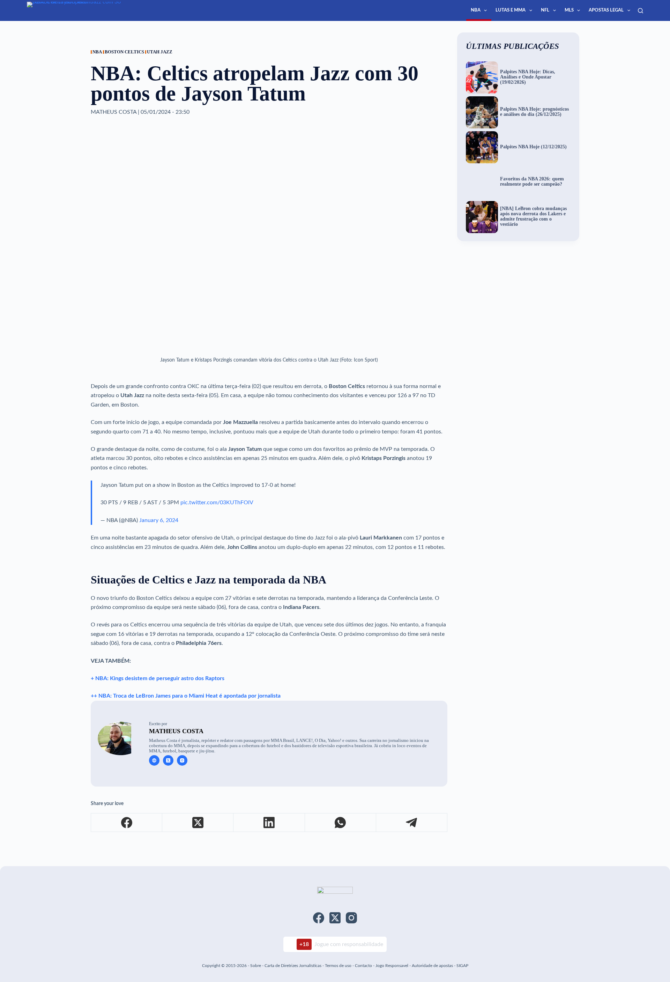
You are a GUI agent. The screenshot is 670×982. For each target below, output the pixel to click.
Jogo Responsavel (392, 966)
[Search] (640, 10)
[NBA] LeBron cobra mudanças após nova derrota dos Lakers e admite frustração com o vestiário (533, 216)
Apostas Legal (606, 10)
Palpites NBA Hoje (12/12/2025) (533, 146)
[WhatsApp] (340, 822)
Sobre (255, 966)
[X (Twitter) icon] (168, 760)
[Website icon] (154, 760)
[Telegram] (411, 822)
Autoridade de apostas (432, 966)
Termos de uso (338, 966)
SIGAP (462, 966)
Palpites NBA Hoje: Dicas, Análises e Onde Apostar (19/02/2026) (527, 77)
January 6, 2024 (158, 520)
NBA (476, 10)
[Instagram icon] (182, 760)
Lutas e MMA (511, 10)
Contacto (363, 966)
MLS (569, 10)
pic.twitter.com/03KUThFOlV (216, 502)
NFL (545, 10)
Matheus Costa (176, 731)
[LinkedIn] (269, 822)
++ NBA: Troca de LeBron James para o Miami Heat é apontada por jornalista (186, 696)
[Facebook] (126, 822)
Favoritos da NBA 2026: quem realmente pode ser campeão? (532, 182)
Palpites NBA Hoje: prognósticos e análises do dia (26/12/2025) (534, 112)
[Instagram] (351, 917)
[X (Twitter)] (197, 822)
